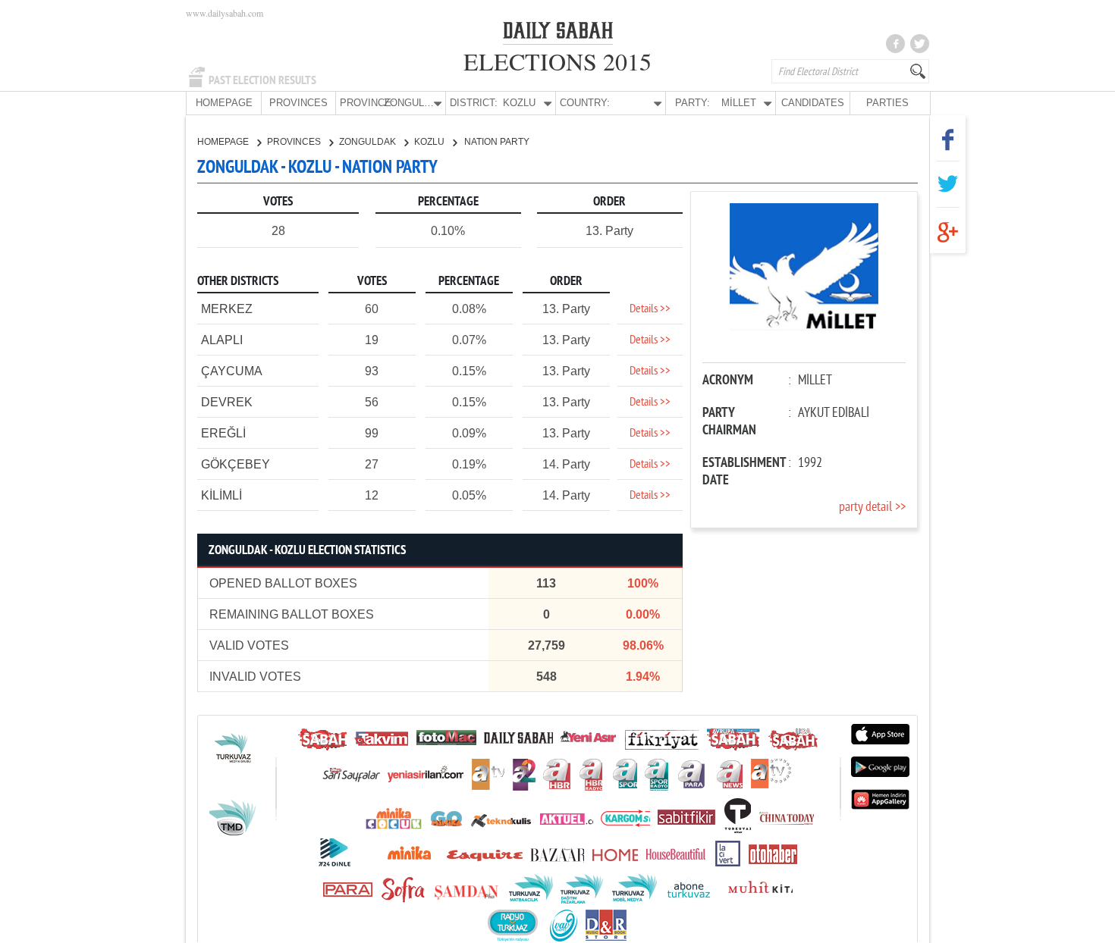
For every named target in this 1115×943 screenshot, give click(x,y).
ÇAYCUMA (231, 371)
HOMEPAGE (224, 102)
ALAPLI (222, 340)
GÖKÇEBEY (235, 464)
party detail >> (872, 507)
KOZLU (430, 141)
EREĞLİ (223, 433)
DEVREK (227, 402)
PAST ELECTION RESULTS (262, 80)
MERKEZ (227, 308)
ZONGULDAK (368, 141)
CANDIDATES (812, 102)
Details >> (650, 309)
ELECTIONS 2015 (557, 61)
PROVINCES (298, 102)
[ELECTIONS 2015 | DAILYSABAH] (558, 33)
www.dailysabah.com (224, 13)
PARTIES (887, 102)
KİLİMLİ (221, 495)
